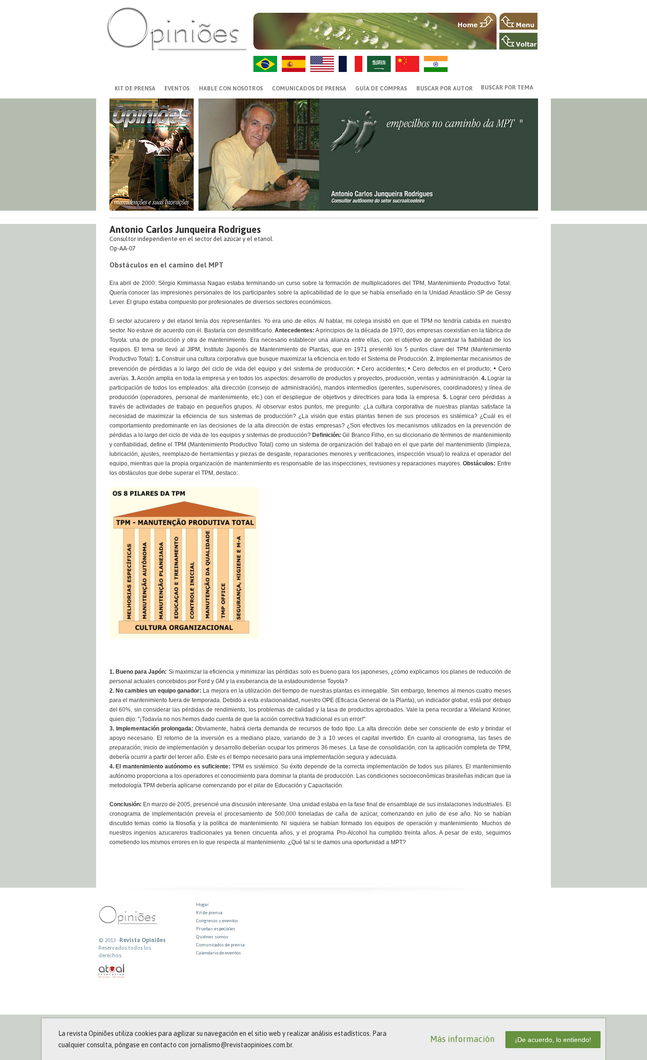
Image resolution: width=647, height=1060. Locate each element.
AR (379, 64)
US (322, 64)
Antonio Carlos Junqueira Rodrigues (185, 229)
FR (350, 64)
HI (436, 64)
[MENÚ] (518, 21)
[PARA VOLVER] (518, 41)
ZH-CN (407, 64)
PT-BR (265, 64)
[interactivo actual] (112, 971)
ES (294, 64)
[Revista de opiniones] (177, 29)
